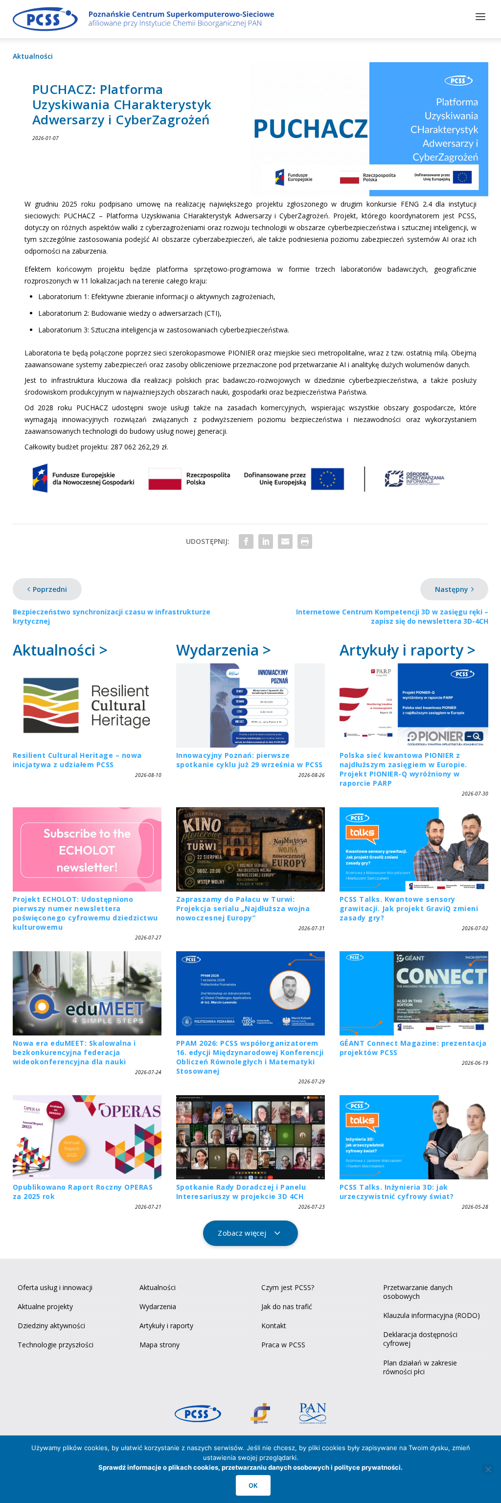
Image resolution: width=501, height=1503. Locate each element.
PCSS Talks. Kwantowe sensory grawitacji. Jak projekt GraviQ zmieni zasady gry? (409, 908)
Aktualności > (60, 650)
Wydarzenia (157, 1306)
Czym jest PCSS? (287, 1287)
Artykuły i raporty (166, 1325)
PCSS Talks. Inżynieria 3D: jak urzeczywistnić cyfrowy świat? (397, 1191)
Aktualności (33, 56)
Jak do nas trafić (286, 1306)
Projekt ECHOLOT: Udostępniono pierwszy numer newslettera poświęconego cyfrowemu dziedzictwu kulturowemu (85, 913)
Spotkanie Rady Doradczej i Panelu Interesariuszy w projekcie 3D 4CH (241, 1191)
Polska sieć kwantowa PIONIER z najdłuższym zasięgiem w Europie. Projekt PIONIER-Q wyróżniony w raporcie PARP (403, 769)
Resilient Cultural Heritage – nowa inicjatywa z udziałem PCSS (77, 760)
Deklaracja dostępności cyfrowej (420, 1339)
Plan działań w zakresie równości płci (420, 1367)
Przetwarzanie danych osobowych (418, 1292)
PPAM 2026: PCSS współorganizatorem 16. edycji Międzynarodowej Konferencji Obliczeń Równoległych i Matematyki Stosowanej (250, 1057)
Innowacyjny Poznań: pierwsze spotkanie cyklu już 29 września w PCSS (249, 760)
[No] (488, 1469)
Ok (253, 1485)
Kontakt (273, 1325)
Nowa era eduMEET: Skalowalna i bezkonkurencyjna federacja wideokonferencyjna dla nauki (74, 1052)
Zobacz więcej (242, 1233)
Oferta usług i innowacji (55, 1287)
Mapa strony (159, 1344)
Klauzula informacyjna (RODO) (431, 1315)
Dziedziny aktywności (51, 1325)
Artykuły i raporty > (408, 650)
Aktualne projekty (45, 1306)
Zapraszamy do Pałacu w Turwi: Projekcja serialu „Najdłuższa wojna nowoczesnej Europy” (243, 908)
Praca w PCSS (283, 1344)
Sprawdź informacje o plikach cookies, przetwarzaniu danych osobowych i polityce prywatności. (250, 1467)
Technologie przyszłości (55, 1344)
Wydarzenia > (223, 650)
